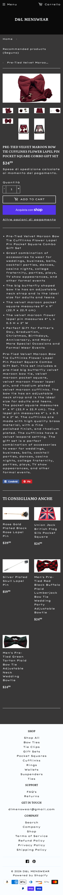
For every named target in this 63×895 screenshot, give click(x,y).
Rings (31, 765)
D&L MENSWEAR (31, 19)
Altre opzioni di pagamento (29, 219)
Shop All (31, 737)
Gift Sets (31, 751)
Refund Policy (31, 840)
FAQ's (32, 791)
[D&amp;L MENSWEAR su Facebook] (27, 861)
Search (31, 822)
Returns (31, 796)
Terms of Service (31, 836)
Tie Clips (31, 747)
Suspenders (31, 774)
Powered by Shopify (30, 875)
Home (8, 38)
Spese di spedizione (22, 169)
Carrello (51, 4)
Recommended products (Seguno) (24, 51)
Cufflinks (31, 760)
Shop (31, 831)
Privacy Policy (31, 845)
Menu (12, 4)
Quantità (11, 182)
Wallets (31, 769)
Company (31, 826)
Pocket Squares (32, 756)
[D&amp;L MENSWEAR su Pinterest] (34, 861)
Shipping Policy (31, 849)
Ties (31, 778)
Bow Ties (31, 742)
